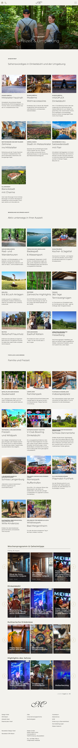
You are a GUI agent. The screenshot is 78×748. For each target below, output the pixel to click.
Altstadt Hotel (6, 719)
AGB (53, 719)
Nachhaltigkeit (31, 719)
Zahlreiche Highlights (39, 294)
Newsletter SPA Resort (8, 733)
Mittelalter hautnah (12, 97)
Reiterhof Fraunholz (12, 334)
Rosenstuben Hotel (7, 721)
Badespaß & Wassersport (35, 253)
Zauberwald (8, 394)
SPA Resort (5, 717)
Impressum (55, 714)
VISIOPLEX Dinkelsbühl (58, 99)
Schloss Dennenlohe (63, 433)
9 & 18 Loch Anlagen (12, 294)
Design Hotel (5, 714)
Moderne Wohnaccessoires (36, 99)
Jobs (28, 714)
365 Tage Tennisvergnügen (61, 296)
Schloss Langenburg (13, 479)
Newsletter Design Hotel (8, 730)
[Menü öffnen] (75, 3)
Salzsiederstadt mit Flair (60, 146)
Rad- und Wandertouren (10, 253)
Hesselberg (58, 335)
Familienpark (34, 394)
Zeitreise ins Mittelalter (9, 146)
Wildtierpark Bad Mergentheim (37, 524)
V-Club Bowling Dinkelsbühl (35, 434)
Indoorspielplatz (61, 394)
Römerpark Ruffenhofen (34, 481)
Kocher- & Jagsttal (62, 251)
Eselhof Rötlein (35, 334)
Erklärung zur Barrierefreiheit (60, 721)
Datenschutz (55, 717)
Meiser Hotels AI (56, 726)
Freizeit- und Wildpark (9, 434)
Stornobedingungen (58, 724)
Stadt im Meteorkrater (39, 144)
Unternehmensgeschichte (34, 717)
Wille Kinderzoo (10, 523)
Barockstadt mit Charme (8, 191)
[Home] (39, 2)
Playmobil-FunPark (62, 478)
